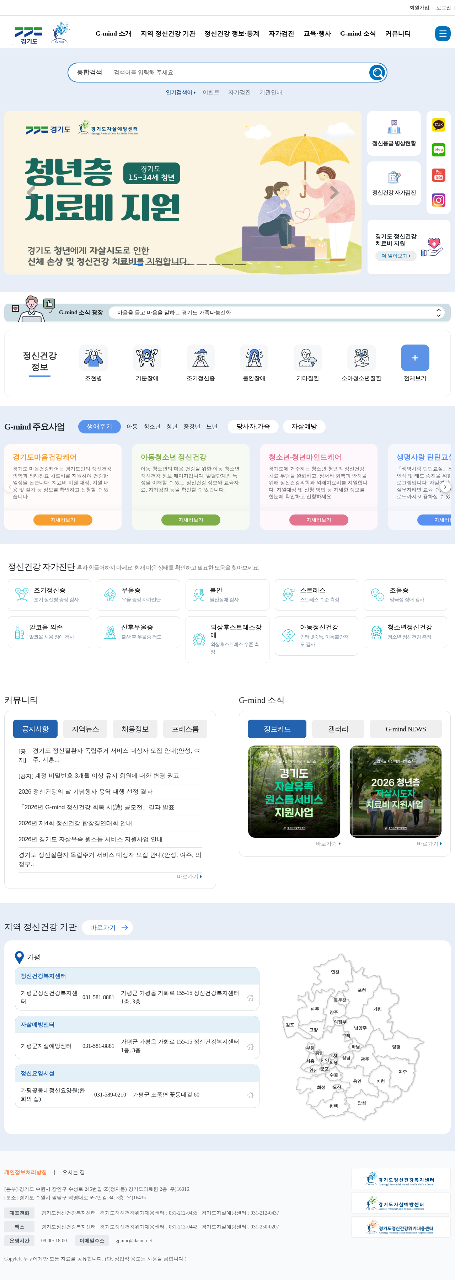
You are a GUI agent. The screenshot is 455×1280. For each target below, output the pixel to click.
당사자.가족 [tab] (253, 426)
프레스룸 (185, 729)
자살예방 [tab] (304, 426)
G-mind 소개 (114, 33)
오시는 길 (73, 1172)
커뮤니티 (398, 33)
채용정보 (135, 729)
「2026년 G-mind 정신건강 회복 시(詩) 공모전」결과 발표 (96, 807)
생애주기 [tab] (99, 426)
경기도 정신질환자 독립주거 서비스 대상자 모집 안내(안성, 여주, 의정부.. (110, 859)
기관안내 (270, 92)
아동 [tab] (132, 426)
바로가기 (187, 876)
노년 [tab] (212, 426)
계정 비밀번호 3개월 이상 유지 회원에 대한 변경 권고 (107, 775)
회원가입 (419, 7)
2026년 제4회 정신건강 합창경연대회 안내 (75, 823)
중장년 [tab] (191, 426)
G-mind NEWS (406, 729)
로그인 (443, 7)
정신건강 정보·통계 (231, 33)
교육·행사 (317, 33)
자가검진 (281, 33)
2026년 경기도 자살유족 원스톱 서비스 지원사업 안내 (90, 839)
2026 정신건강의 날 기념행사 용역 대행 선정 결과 (85, 791)
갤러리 (338, 729)
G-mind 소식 (358, 33)
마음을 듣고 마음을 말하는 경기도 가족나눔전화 (174, 312)
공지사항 (35, 729)
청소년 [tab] (152, 426)
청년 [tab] (172, 426)
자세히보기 (62, 520)
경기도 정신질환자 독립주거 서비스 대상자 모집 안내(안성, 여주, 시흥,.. (116, 755)
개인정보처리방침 (25, 1172)
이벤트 (211, 92)
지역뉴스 (85, 729)
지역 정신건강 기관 (168, 33)
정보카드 (277, 729)
